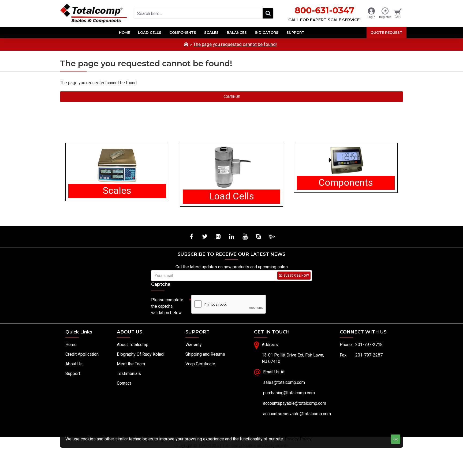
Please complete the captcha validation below (167, 306)
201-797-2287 (369, 355)
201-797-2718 (369, 344)
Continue (231, 97)
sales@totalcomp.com (284, 382)
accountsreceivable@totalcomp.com (297, 413)
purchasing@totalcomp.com (289, 392)
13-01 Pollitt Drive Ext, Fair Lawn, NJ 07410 (293, 358)
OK (395, 439)
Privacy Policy (298, 438)
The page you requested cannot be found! (235, 44)
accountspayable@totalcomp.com (294, 403)
